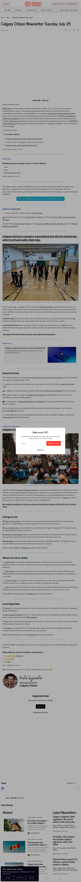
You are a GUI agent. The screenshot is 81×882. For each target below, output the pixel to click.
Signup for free (53, 443)
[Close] (62, 431)
